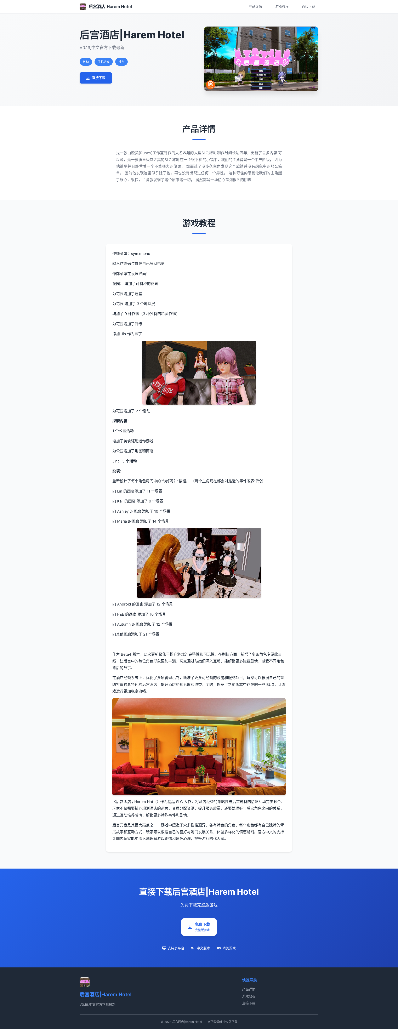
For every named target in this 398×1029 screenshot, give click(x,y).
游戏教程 (282, 6)
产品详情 (255, 6)
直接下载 (308, 6)
